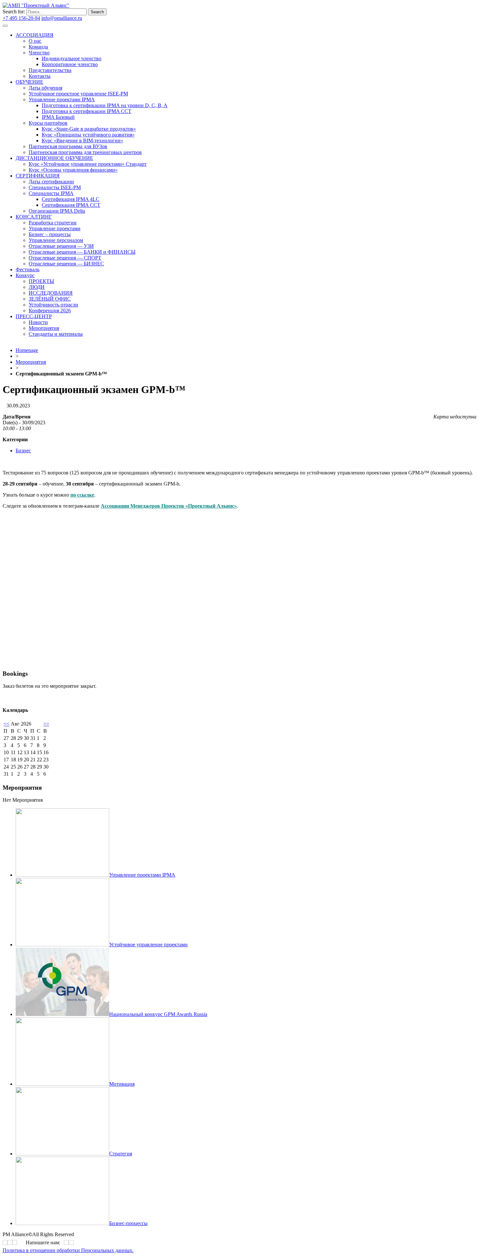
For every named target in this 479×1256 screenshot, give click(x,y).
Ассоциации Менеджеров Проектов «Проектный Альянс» (169, 506)
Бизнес (23, 450)
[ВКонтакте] (168, 185)
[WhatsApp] (66, 1242)
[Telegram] (170, 185)
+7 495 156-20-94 (21, 18)
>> (46, 724)
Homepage (27, 350)
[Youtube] (173, 185)
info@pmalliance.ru (61, 18)
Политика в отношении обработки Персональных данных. (68, 1250)
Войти (90, 18)
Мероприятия (31, 362)
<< (6, 724)
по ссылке (82, 495)
